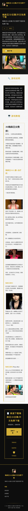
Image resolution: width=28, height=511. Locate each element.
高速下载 (7, 496)
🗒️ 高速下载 (8, 51)
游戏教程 (7, 493)
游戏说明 (7, 490)
